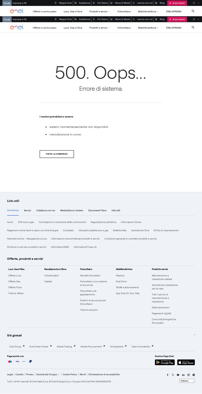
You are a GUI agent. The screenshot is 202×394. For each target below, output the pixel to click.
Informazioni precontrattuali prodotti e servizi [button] (75, 238)
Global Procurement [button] (91, 346)
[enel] (17, 11)
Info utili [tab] (116, 210)
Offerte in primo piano (44, 11)
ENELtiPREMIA (173, 11)
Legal (10, 374)
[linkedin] (183, 375)
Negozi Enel (65, 3)
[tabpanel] (101, 234)
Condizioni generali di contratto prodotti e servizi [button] (130, 238)
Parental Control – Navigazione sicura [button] (27, 238)
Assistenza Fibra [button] (140, 230)
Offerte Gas (14, 281)
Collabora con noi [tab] (45, 210)
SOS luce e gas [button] (26, 222)
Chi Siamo (102, 3)
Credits (19, 374)
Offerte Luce (14, 275)
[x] (173, 375)
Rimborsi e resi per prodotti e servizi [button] (26, 247)
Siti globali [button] (14, 335)
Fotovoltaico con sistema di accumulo (93, 283)
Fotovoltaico (124, 11)
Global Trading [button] (64, 346)
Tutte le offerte (16, 293)
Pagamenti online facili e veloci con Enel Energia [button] (32, 230)
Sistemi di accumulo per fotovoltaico (93, 302)
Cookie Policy (70, 374)
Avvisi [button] (10, 222)
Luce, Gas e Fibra (73, 11)
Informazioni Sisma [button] (131, 222)
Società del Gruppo (46, 374)
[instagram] (188, 375)
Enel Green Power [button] (39, 346)
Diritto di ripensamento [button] (166, 230)
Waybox (120, 275)
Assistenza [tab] (13, 210)
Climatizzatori (51, 275)
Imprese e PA (20, 3)
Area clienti (179, 3)
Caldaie (48, 281)
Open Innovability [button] (141, 346)
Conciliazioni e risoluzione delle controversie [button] (62, 222)
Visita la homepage (57, 154)
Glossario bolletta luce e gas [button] (93, 230)
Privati (7, 3)
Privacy (30, 374)
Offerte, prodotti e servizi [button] (25, 258)
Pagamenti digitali (161, 313)
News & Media (122, 3)
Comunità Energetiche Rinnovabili (164, 321)
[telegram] (194, 375)
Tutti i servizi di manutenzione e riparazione (160, 298)
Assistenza (84, 3)
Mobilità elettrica (147, 11)
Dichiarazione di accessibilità (104, 374)
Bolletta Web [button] (120, 230)
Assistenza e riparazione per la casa (165, 287)
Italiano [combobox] (184, 380)
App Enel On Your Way (128, 293)
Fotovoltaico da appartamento (88, 293)
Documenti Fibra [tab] (97, 210)
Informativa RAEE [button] (60, 247)
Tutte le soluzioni (89, 309)
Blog (162, 3)
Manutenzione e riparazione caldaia (162, 277)
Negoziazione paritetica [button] (103, 222)
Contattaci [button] (68, 230)
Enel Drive (121, 281)
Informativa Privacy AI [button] (85, 247)
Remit (83, 374)
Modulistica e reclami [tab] (71, 210)
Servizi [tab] (27, 210)
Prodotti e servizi (98, 11)
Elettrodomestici (161, 307)
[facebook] (168, 375)
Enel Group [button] (15, 346)
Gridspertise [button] (116, 346)
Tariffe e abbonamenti (127, 287)
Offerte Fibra (15, 287)
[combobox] (187, 381)
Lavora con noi (145, 3)
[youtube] (178, 375)
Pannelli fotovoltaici (90, 275)
